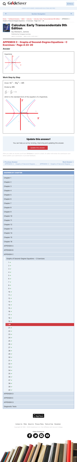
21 (9, 328)
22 (9, 331)
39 (9, 387)
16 (9, 311)
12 (9, 298)
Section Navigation (38, 14)
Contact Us (18, 424)
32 (9, 364)
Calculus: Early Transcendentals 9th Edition (47, 19)
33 (9, 367)
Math (23, 19)
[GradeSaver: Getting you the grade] (17, 3)
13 (9, 302)
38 (9, 383)
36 (9, 377)
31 (9, 360)
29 (9, 354)
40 (9, 390)
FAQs (25, 424)
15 (9, 308)
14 (9, 305)
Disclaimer (57, 424)
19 (9, 321)
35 (9, 374)
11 (9, 295)
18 (9, 318)
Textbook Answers (13, 19)
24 (9, 338)
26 (9, 344)
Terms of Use (49, 424)
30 (9, 357)
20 (9, 324)
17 (9, 315)
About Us (31, 424)
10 (9, 292)
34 (9, 370)
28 (9, 351)
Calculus (29, 19)
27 (9, 347)
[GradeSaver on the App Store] (38, 416)
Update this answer (37, 148)
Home (4, 19)
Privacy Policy (39, 424)
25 (9, 341)
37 (9, 380)
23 (9, 334)
